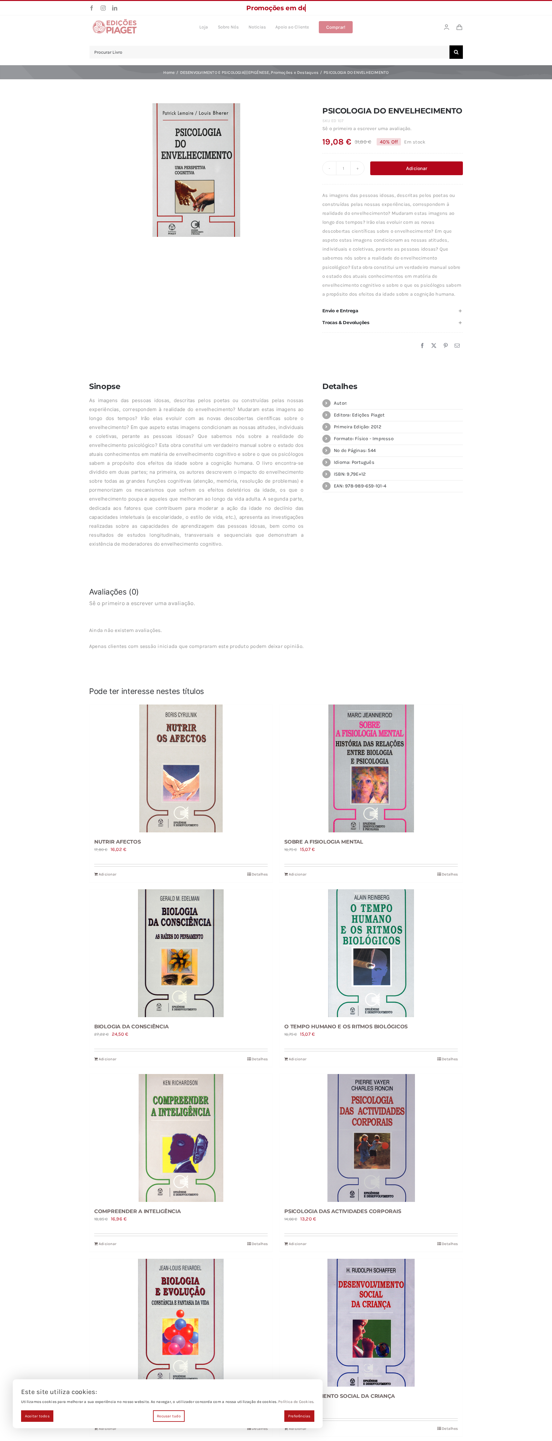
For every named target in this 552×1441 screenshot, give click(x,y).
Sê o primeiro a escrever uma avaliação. (366, 128)
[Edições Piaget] (114, 21)
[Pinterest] (445, 346)
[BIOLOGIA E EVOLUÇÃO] (180, 1323)
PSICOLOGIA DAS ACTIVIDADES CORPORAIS (342, 1211)
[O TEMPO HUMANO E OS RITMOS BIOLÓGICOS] (371, 953)
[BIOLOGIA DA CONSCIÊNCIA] (180, 953)
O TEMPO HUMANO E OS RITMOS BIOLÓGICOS (346, 1027)
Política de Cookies (295, 1401)
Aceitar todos (37, 1416)
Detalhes (260, 874)
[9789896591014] (196, 170)
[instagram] (103, 8)
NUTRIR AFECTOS (117, 842)
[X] (434, 346)
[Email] (457, 346)
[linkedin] (114, 8)
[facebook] (91, 8)
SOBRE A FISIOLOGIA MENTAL (323, 842)
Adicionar (416, 168)
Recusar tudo (169, 1416)
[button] (392, 311)
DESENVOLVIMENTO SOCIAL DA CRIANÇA (339, 1396)
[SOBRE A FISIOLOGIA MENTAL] (371, 768)
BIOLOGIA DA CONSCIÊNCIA (131, 1027)
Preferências (299, 1416)
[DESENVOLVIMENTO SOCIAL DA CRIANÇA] (371, 1323)
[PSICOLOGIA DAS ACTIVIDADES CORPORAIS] (371, 1138)
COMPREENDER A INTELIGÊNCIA (137, 1211)
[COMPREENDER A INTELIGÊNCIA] (180, 1138)
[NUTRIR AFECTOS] (180, 768)
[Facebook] (422, 346)
